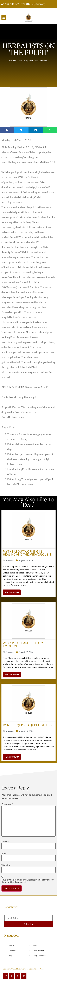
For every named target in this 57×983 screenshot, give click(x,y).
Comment (7, 804)
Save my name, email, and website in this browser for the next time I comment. (27, 880)
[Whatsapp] (23, 976)
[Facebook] (5, 976)
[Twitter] (11, 976)
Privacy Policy (38, 969)
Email (4, 853)
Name (5, 841)
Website (5, 865)
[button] (3, 17)
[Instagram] (17, 976)
